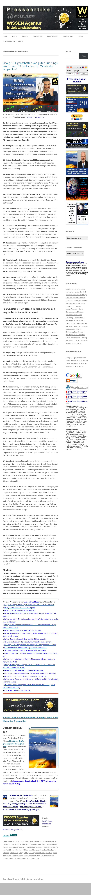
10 (33, 850)
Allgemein (33, 841)
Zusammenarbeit (33, 858)
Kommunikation (17, 856)
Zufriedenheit (21, 858)
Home (5, 36)
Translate (84, 73)
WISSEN (9, 850)
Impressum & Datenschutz (13, 41)
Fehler (26, 853)
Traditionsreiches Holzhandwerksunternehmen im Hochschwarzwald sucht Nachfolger (76, 292)
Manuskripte (68, 36)
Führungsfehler (34, 853)
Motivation (51, 844)
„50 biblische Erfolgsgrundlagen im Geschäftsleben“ (14, 744)
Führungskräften (46, 853)
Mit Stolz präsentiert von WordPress (31, 879)
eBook (12, 844)
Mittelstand (42, 844)
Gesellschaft (33, 844)
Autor (80, 36)
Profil (14, 36)
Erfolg (21, 853)
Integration (7, 856)
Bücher (53, 841)
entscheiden (14, 853)
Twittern (6, 835)
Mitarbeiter (28, 856)
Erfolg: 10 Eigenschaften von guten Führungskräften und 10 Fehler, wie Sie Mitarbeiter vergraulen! (30, 66)
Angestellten (38, 850)
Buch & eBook (52, 36)
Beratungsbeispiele (44, 841)
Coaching (6, 844)
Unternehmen (46, 856)
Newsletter (37, 36)
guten (55, 853)
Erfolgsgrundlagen (21, 844)
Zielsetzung (12, 858)
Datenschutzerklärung (10, 879)
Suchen (68, 51)
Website (25, 36)
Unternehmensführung (27, 847)
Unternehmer (40, 847)
